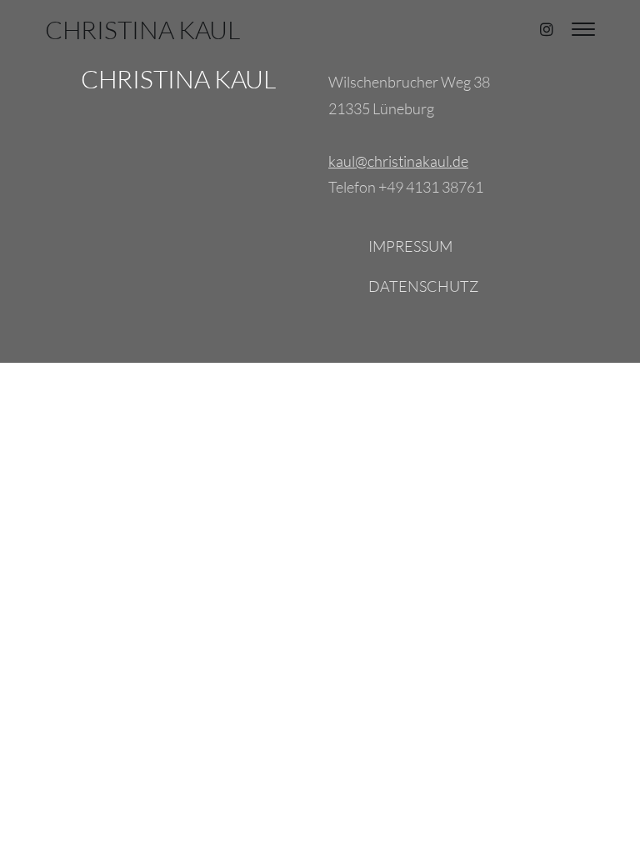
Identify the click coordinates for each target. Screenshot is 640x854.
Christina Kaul (142, 29)
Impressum (410, 246)
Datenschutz (423, 286)
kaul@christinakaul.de (398, 161)
